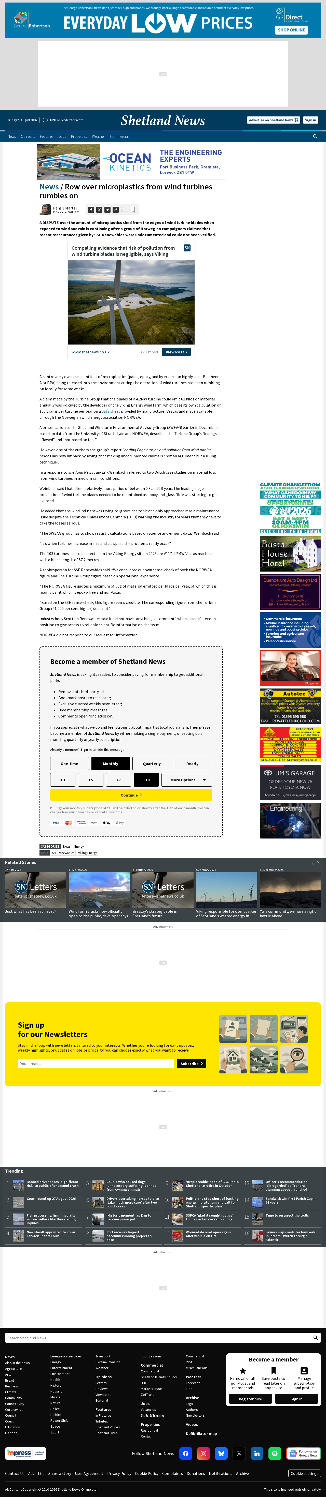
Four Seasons (151, 1356)
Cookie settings (304, 1473)
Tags (189, 1403)
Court (9, 1421)
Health (55, 1379)
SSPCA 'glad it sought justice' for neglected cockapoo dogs (209, 1217)
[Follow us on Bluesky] (221, 1453)
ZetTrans (147, 1394)
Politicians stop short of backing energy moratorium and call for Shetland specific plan (212, 1202)
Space (55, 1426)
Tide (189, 1388)
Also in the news (17, 1362)
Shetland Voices (108, 1427)
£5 (91, 779)
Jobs (145, 1403)
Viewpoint (103, 1394)
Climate (11, 1392)
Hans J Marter (65, 208)
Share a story (59, 1473)
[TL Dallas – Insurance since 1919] (290, 630)
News (49, 187)
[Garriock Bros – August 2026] (290, 744)
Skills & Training (152, 1415)
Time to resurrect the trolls (287, 1215)
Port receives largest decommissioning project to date (129, 1236)
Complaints (172, 1473)
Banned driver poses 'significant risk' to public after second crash (53, 1183)
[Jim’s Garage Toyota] (290, 782)
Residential (149, 1430)
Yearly (192, 763)
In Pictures (104, 1415)
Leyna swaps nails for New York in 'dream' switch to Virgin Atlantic (290, 1236)
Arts (8, 1374)
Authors (192, 1409)
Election (11, 1433)
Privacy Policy (119, 1473)
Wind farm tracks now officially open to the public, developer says (98, 913)
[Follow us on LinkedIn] (257, 1453)
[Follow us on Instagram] (203, 1453)
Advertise (36, 1473)
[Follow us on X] (239, 1453)
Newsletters (195, 1415)
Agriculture (13, 1368)
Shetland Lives (107, 1433)
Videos (192, 1424)
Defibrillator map (201, 1433)
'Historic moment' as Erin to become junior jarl (128, 1217)
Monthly (110, 763)
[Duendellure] (290, 592)
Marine (55, 1397)
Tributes (102, 1421)
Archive (192, 1397)
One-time (69, 763)
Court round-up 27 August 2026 (51, 1198)
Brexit (9, 1380)
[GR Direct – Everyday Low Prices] (163, 20)
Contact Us (14, 1473)
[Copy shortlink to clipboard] (116, 210)
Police (55, 1408)
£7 (118, 779)
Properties (150, 1424)
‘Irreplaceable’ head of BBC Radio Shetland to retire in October (212, 1183)
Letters (101, 1383)
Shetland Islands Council (159, 1377)
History (55, 1385)
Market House (151, 1388)
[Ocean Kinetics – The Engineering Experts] (131, 162)
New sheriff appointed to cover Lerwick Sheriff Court (51, 1234)
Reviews (102, 1388)
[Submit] (315, 1338)
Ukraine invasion (108, 1362)
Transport (103, 1356)
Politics (56, 1414)
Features (103, 1409)
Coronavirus (14, 1409)
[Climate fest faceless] (290, 484)
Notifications (220, 1473)
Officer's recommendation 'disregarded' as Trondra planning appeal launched (286, 1185)
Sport (54, 1432)
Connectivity (14, 1403)
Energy (79, 846)
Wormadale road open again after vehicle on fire (208, 1234)
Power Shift (59, 1420)
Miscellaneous (197, 1368)
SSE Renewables (63, 853)
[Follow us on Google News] (303, 1453)
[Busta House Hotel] (290, 554)
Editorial (102, 1400)
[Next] (318, 863)
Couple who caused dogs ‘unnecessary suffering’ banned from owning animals (131, 1185)
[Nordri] (290, 821)
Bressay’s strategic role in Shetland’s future (154, 913)
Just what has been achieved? (30, 911)
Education (12, 1427)
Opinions (104, 1376)
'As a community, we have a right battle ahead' (288, 913)
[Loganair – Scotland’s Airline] (290, 668)
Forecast (193, 1383)
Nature (55, 1403)
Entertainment (61, 1368)
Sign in (310, 120)
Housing (56, 1391)
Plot (189, 1362)
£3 (63, 779)
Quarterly (152, 763)
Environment (60, 1373)
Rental (146, 1436)
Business (12, 1386)
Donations (196, 1473)
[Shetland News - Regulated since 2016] (25, 1453)
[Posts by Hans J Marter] (45, 209)
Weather (102, 1368)
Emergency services (66, 1356)
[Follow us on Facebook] (185, 1453)
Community (13, 1398)
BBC (144, 1383)
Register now (250, 1398)
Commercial (152, 1365)
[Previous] (313, 863)
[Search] (315, 136)
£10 (146, 779)
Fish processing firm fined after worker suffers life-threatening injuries (52, 1219)
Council (10, 1415)
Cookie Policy (146, 1473)
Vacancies (148, 1409)
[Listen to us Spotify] (274, 1453)
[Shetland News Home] (163, 128)
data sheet (111, 411)
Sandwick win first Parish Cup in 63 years (291, 1200)
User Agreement (89, 1473)
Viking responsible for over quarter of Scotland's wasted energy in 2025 (226, 916)
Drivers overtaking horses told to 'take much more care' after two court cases (132, 1202)
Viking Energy (87, 853)
